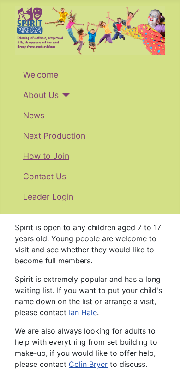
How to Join (46, 156)
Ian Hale (83, 312)
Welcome (40, 74)
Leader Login (48, 196)
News (33, 115)
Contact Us (44, 176)
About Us (41, 95)
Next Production (54, 135)
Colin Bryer (88, 364)
